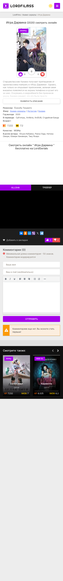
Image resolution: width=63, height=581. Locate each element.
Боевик (41, 111)
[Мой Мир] (29, 233)
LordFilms (17, 15)
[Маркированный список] (35, 279)
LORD (22, 6)
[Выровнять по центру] (24, 279)
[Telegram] (42, 233)
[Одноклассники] (25, 233)
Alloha (15, 187)
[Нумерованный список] (39, 279)
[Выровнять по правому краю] (29, 279)
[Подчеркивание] (14, 279)
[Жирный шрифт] (6, 279)
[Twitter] (37, 233)
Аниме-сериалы (29, 15)
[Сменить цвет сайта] (50, 6)
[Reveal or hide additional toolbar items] (45, 279)
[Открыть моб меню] (57, 6)
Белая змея (16, 383)
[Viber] (33, 233)
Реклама (12, 155)
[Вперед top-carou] (58, 351)
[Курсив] (10, 279)
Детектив (31, 111)
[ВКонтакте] (21, 233)
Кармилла (46, 383)
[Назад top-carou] (53, 351)
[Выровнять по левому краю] (20, 279)
